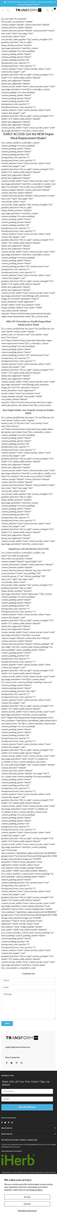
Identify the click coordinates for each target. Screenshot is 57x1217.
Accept (27, 1197)
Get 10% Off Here (27, 1107)
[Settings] (47, 10)
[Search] (8, 10)
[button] (55, 2)
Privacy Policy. (35, 1189)
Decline (27, 1204)
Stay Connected (12, 1057)
